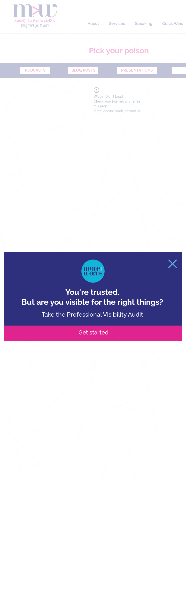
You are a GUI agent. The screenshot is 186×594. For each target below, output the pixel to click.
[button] (172, 264)
